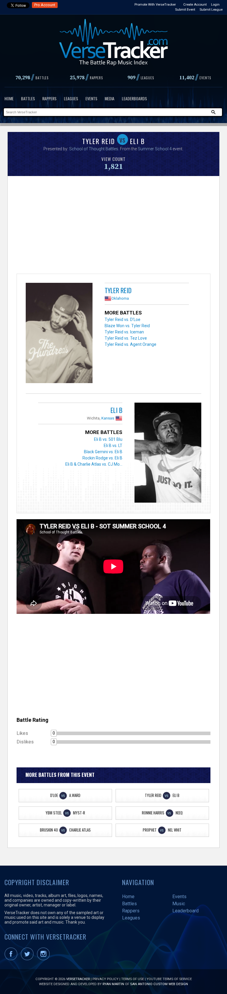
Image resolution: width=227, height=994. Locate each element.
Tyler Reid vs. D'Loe (122, 319)
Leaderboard (185, 911)
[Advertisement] (113, 226)
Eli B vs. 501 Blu (108, 439)
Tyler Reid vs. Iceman (124, 332)
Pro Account (44, 5)
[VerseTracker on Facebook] (12, 959)
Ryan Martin (113, 984)
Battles (28, 98)
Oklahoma (120, 298)
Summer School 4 (155, 148)
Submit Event (185, 9)
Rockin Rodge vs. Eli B (102, 458)
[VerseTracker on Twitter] (28, 959)
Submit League (211, 9)
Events (91, 98)
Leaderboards (134, 98)
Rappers (49, 98)
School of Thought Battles (93, 148)
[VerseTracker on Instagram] (44, 959)
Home (9, 98)
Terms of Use (132, 979)
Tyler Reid (118, 290)
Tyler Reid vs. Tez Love (126, 338)
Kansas (107, 418)
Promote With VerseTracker (155, 4)
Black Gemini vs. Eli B (103, 451)
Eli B (116, 410)
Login (215, 4)
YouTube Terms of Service (169, 979)
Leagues (71, 98)
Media (109, 98)
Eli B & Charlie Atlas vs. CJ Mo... (93, 464)
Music (178, 903)
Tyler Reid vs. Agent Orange (130, 344)
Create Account (195, 4)
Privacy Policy (106, 979)
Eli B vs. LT (113, 445)
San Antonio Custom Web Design (159, 984)
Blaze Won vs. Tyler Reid (127, 325)
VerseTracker (78, 979)
